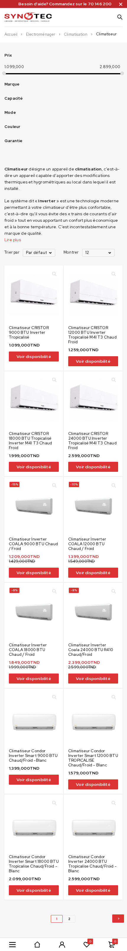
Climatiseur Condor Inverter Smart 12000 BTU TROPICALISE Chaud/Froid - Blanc (93, 758)
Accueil (10, 34)
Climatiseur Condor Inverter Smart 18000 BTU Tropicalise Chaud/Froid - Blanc (34, 863)
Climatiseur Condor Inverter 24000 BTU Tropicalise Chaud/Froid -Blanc (92, 863)
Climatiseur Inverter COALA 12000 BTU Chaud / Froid (87, 544)
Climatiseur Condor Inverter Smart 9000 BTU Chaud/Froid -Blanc (33, 755)
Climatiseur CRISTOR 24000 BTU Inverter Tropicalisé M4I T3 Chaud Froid (92, 440)
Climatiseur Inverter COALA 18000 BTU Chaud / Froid (28, 650)
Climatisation (76, 34)
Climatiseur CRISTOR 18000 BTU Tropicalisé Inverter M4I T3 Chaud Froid (30, 440)
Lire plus (12, 239)
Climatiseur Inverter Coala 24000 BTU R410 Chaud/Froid (90, 650)
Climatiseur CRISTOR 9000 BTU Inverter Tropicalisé (29, 332)
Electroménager (41, 34)
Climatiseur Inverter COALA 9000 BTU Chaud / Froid (33, 544)
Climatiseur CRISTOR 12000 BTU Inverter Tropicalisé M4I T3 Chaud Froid (92, 334)
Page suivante (118, 918)
